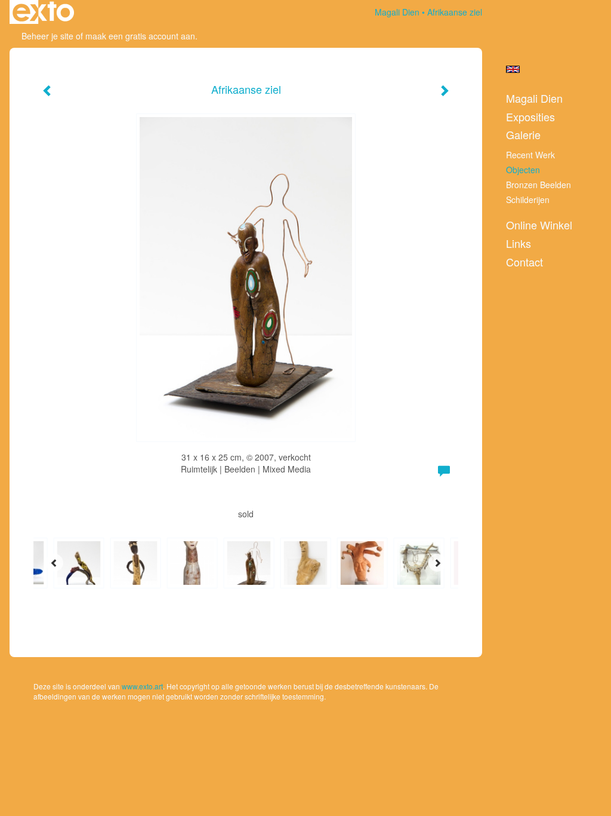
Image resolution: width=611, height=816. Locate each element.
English (513, 69)
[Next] (437, 563)
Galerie (523, 134)
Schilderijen (528, 199)
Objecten (523, 170)
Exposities (530, 116)
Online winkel (539, 224)
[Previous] (54, 563)
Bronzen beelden (538, 185)
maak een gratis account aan (140, 36)
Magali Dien (397, 12)
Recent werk (530, 155)
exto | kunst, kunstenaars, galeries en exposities (43, 12)
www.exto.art (142, 686)
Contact (524, 261)
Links (518, 243)
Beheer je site (47, 36)
